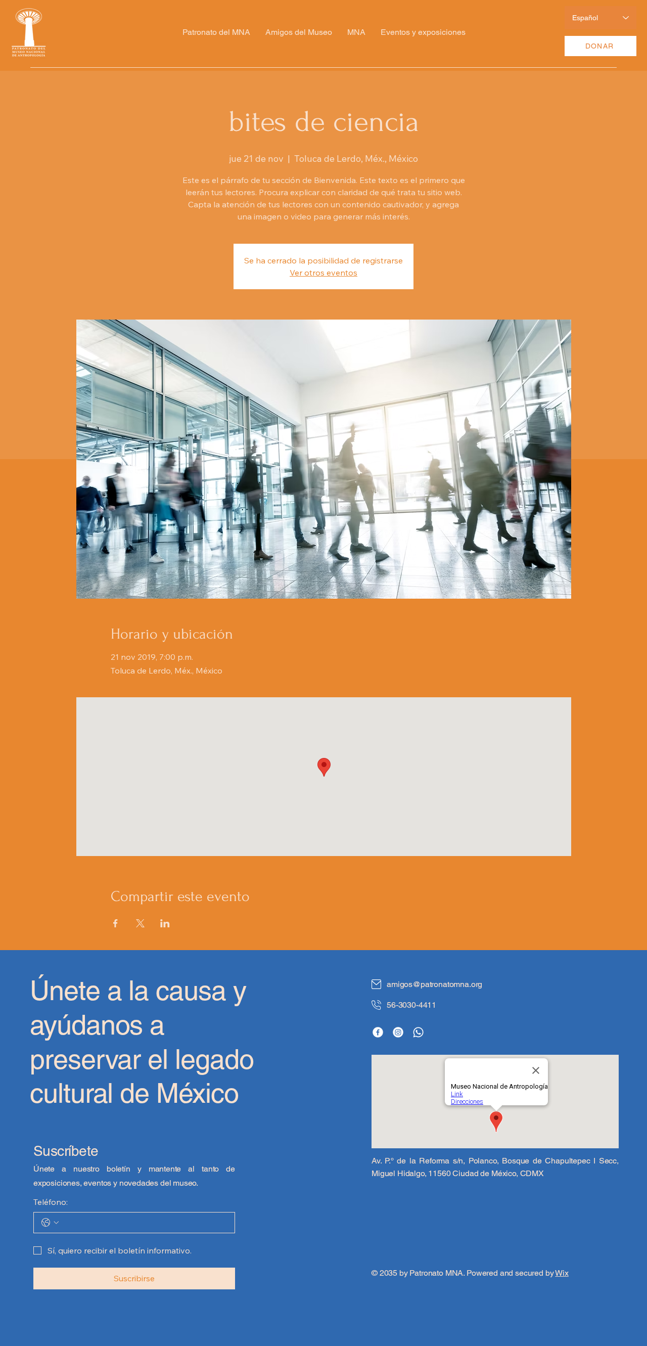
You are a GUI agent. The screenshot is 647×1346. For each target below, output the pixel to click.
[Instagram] (398, 1032)
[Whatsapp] (418, 1032)
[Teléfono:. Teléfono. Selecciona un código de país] (50, 1223)
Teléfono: (50, 1202)
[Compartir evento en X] (140, 923)
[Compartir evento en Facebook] (115, 923)
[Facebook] (378, 1032)
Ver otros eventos (323, 272)
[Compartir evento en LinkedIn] (165, 923)
